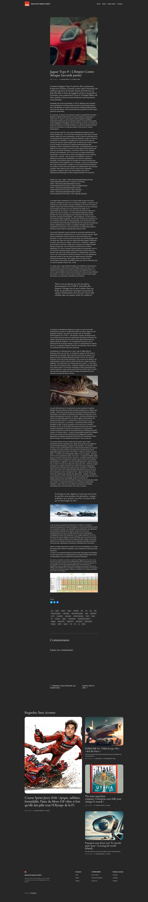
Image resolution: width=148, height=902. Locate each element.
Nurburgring (79, 621)
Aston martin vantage (77, 613)
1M (52, 610)
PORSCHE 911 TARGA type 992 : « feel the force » (102, 750)
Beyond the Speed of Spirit (40, 4)
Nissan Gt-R (70, 621)
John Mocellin (71, 618)
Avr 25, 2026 (28, 810)
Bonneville (98, 758)
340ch (57, 610)
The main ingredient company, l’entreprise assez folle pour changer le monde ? (103, 799)
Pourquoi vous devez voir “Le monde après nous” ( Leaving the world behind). (103, 846)
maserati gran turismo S (84, 618)
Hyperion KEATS (65, 79)
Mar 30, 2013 (53, 79)
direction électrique (78, 616)
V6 (71, 624)
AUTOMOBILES (108, 758)
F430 (87, 616)
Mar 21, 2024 (88, 805)
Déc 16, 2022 (88, 758)
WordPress (33, 893)
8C (86, 610)
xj (78, 624)
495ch (69, 610)
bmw (86, 613)
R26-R (59, 624)
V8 (75, 624)
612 (82, 610)
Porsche (53, 624)
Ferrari (93, 616)
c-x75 (52, 616)
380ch (63, 610)
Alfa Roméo (66, 613)
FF (51, 618)
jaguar (64, 618)
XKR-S (83, 624)
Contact (119, 4)
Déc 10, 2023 (88, 854)
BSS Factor (93, 613)
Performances (88, 621)
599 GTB (76, 610)
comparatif (59, 616)
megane (53, 621)
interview (57, 618)
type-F (65, 624)
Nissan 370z (61, 621)
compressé (68, 616)
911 (91, 610)
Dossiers (74, 79)
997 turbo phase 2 (56, 613)
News (78, 79)
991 (95, 610)
